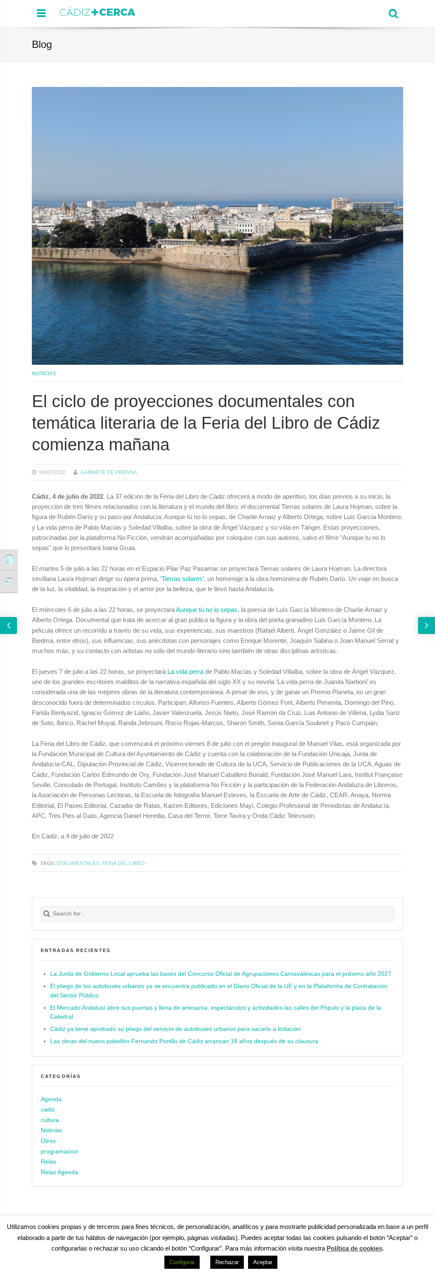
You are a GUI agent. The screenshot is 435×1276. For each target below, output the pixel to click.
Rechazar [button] (227, 1262)
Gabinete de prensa (108, 472)
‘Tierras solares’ (182, 578)
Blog (42, 44)
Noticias (44, 373)
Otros (48, 1141)
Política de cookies (354, 1248)
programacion (59, 1151)
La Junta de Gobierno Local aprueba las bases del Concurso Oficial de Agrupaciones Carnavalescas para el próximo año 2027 (220, 974)
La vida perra (185, 671)
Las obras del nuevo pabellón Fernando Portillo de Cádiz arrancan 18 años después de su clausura (184, 1041)
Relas (48, 1162)
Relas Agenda (59, 1172)
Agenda (51, 1099)
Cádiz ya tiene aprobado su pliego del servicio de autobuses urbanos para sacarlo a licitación (175, 1029)
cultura (50, 1120)
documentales (78, 863)
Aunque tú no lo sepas (206, 609)
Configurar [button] (182, 1262)
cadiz (48, 1109)
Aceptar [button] (262, 1262)
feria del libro (123, 863)
